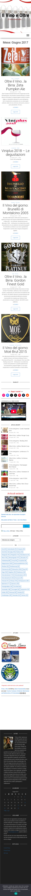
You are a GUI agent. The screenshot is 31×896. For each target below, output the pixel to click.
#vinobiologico (6, 595)
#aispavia (21, 549)
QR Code (6, 853)
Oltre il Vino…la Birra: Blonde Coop (19, 446)
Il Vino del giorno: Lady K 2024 (18, 478)
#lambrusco (21, 572)
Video (18, 148)
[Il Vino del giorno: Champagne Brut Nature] (4, 466)
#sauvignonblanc (7, 586)
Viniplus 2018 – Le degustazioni (16, 153)
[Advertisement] (15, 613)
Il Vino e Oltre (15, 15)
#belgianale (6, 555)
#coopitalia (22, 560)
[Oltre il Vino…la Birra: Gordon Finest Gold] (15, 257)
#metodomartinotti (8, 578)
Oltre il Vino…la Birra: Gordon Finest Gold (16, 280)
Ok (16, 893)
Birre (12, 78)
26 (4, 808)
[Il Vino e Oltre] (5, 531)
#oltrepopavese (23, 581)
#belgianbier (15, 555)
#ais (4, 549)
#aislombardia (12, 549)
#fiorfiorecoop (14, 566)
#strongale (15, 589)
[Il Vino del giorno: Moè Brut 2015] (15, 328)
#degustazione (7, 563)
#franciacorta (6, 569)
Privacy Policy (7, 850)
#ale (4, 552)
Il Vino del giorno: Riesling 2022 (18, 441)
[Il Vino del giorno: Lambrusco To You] (4, 453)
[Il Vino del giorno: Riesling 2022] (4, 442)
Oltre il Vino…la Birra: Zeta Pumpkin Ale (16, 85)
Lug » (8, 810)
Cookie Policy (7, 848)
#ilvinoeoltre (17, 569)
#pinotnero (6, 583)
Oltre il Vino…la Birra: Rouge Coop (19, 435)
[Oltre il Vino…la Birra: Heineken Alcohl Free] (4, 473)
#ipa (25, 569)
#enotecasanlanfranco (20, 563)
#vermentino (25, 589)
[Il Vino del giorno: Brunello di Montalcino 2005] (15, 185)
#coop (14, 560)
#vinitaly (20, 592)
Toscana (13, 202)
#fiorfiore (5, 566)
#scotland (17, 586)
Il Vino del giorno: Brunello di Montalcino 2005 (15, 209)
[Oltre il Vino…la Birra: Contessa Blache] (4, 459)
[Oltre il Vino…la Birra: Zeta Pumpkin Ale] (15, 61)
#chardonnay (6, 560)
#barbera (19, 552)
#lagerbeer (12, 572)
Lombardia (16, 78)
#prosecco (15, 583)
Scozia (16, 273)
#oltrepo (13, 581)
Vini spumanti (18, 345)
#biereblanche (24, 555)
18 (25, 802)
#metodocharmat (7, 575)
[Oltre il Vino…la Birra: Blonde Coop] (4, 447)
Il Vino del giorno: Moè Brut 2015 (15, 350)
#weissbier (16, 595)
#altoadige (11, 552)
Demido (16, 107)
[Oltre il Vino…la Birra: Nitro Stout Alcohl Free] (4, 485)
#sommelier (6, 589)
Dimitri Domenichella (20, 689)
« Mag (5, 810)
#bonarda (24, 557)
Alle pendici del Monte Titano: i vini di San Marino (14, 520)
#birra (4, 557)
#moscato (18, 578)
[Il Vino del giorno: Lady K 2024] (4, 479)
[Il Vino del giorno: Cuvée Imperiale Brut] (4, 430)
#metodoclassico (20, 575)
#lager (4, 572)
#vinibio (5, 592)
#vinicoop (12, 592)
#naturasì (5, 581)
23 (18, 805)
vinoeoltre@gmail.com (13, 832)
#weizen (24, 595)
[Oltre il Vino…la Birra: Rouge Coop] (4, 436)
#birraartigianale (14, 557)
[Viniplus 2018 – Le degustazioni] (15, 131)
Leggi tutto (15, 111)
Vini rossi (17, 202)
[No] (29, 890)
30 (18, 808)
